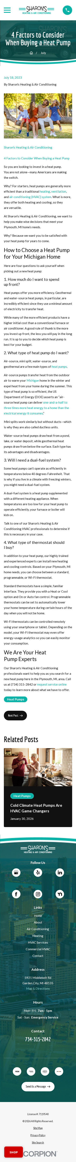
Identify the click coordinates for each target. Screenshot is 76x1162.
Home (38, 915)
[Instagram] (38, 894)
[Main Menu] (7, 10)
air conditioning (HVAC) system (30, 197)
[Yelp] (38, 872)
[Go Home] (31, 52)
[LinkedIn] (60, 872)
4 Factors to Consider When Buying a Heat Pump (37, 158)
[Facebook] (16, 894)
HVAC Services (38, 942)
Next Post (13, 715)
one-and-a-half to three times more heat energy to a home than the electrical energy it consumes (36, 408)
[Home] (37, 10)
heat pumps (59, 366)
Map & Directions (38, 988)
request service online (52, 684)
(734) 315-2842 (22, 684)
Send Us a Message (36, 1086)
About (38, 922)
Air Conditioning (38, 929)
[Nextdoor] (60, 894)
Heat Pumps (15, 699)
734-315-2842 (38, 1039)
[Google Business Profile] (16, 872)
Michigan (33, 380)
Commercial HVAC (38, 949)
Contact (37, 955)
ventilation (58, 191)
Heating (37, 936)
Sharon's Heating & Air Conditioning (28, 147)
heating (45, 191)
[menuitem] (38, 1128)
